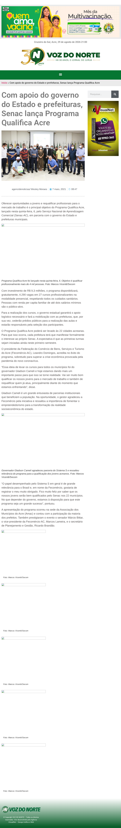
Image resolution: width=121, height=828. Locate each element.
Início (4, 82)
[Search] (115, 94)
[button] (60, 74)
